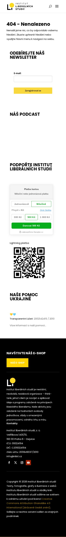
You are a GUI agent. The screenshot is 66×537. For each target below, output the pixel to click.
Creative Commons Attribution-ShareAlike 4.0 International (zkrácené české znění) (29, 503)
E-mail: (17, 73)
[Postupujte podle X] (15, 462)
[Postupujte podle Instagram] (22, 462)
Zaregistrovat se (33, 90)
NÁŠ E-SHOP (17, 362)
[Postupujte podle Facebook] (9, 462)
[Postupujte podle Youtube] (28, 462)
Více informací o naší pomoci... (28, 325)
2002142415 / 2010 (44, 318)
